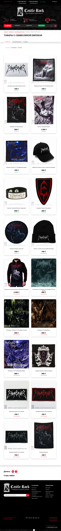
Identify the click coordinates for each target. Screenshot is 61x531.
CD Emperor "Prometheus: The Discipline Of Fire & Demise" (44, 290)
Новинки (17, 25)
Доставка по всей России (13, 20)
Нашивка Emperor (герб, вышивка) (43, 370)
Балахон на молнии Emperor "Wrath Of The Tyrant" (16, 289)
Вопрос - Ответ (49, 496)
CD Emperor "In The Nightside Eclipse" (16, 370)
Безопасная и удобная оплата (33, 20)
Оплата (47, 489)
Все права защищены (8, 518)
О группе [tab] (25, 41)
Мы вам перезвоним (44, 1)
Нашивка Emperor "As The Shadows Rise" (43, 86)
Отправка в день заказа (53, 20)
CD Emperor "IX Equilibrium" (43, 330)
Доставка (48, 487)
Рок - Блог (41, 25)
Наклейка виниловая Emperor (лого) (16, 86)
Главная (6, 31)
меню (8, 25)
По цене (20, 47)
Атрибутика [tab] (7, 41)
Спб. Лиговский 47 (34, 3)
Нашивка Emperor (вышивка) (44, 208)
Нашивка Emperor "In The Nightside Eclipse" (16, 167)
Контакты (34, 487)
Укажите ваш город (8, 1)
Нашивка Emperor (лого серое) (16, 452)
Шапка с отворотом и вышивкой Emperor (44, 248)
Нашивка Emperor (43, 452)
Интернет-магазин (22, 3)
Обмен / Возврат (50, 495)
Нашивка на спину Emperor (16, 126)
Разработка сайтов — (51, 525)
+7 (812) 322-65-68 (33, 1)
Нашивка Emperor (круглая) (16, 248)
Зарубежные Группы (20, 31)
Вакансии (34, 489)
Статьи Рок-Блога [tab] (17, 41)
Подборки (29, 25)
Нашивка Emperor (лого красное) (44, 411)
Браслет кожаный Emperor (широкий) (16, 208)
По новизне (14, 47)
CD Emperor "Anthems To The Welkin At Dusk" (16, 330)
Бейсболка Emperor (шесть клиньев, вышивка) (43, 167)
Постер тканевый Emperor (43, 126)
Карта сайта (35, 498)
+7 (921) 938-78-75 (21, 1)
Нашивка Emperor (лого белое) (16, 411)
